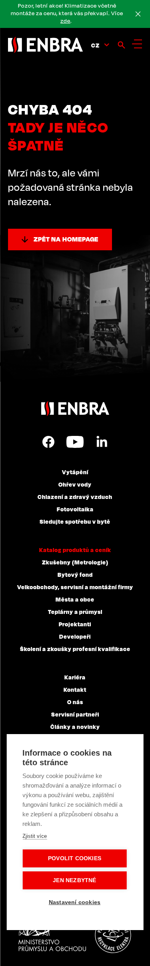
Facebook (48, 442)
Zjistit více (34, 836)
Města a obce (75, 599)
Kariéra (75, 677)
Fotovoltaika (75, 509)
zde (65, 21)
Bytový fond (75, 574)
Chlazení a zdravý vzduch (75, 496)
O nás (75, 701)
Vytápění (75, 471)
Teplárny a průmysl (75, 611)
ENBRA (75, 408)
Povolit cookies (74, 858)
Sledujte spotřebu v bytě (75, 521)
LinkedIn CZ (102, 442)
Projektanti (75, 624)
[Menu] (137, 44)
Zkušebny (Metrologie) (75, 562)
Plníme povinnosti (113, 935)
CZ (95, 45)
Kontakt (75, 689)
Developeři (75, 636)
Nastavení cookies (74, 902)
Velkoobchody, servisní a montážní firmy (75, 586)
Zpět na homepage (66, 239)
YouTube (75, 442)
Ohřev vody (75, 484)
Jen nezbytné (74, 880)
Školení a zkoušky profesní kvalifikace (75, 648)
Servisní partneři (75, 714)
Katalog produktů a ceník (75, 549)
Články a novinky (75, 726)
